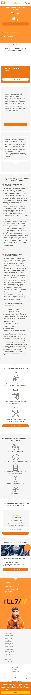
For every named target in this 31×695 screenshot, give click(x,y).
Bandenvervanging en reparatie (12, 595)
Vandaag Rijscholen (9, 653)
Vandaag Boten (8, 650)
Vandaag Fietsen (9, 656)
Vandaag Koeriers (9, 647)
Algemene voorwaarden (15, 676)
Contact (15, 679)
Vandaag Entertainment (10, 655)
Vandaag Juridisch (9, 658)
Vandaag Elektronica (9, 664)
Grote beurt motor (9, 601)
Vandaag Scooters (9, 663)
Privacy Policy (15, 678)
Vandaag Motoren (9, 652)
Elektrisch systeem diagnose (11, 600)
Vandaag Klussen (9, 645)
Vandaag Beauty (8, 648)
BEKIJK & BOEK (15, 79)
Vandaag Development (10, 668)
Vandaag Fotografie (9, 671)
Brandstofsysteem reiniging (11, 598)
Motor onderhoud (9, 603)
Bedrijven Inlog (15, 681)
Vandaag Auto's (8, 643)
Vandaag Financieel (9, 666)
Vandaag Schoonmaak (10, 661)
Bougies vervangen (9, 596)
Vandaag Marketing (9, 669)
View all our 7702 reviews (15, 539)
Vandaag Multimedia (9, 660)
